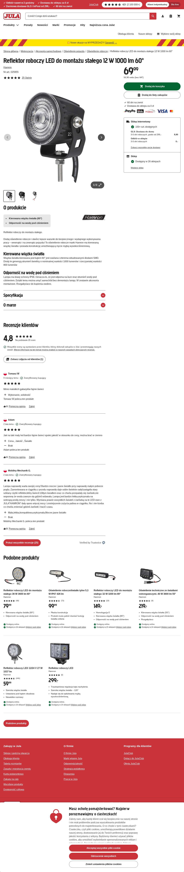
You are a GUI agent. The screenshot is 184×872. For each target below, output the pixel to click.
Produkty (9, 25)
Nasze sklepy (145, 34)
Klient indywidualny (157, 4)
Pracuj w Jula (70, 779)
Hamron (7, 67)
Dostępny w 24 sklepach (159, 627)
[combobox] (90, 16)
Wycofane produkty (13, 784)
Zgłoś (32, 406)
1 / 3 (95, 185)
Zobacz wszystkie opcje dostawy (145, 147)
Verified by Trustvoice (90, 542)
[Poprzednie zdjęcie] (7, 137)
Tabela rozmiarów (12, 763)
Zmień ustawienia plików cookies (103, 864)
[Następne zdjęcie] (101, 137)
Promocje (70, 25)
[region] (92, 837)
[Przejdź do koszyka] (178, 16)
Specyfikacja (13, 295)
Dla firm (175, 4)
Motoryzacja (27, 51)
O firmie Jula (70, 753)
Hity (82, 25)
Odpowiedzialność (73, 763)
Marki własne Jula (73, 758)
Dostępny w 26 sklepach (23, 627)
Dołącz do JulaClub (134, 758)
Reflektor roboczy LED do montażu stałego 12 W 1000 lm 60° (141, 51)
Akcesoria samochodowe (48, 51)
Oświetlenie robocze (97, 51)
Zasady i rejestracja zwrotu (17, 769)
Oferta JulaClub (132, 763)
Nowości (42, 25)
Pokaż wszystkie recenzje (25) (22, 542)
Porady (28, 25)
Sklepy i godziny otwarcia (16, 753)
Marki (55, 25)
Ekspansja (69, 774)
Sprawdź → (111, 42)
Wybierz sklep (137, 168)
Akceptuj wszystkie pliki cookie (103, 848)
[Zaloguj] (162, 16)
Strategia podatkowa (74, 769)
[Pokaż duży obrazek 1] (54, 137)
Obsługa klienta (126, 34)
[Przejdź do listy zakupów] (170, 16)
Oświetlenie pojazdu (74, 51)
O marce (9, 305)
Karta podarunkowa (13, 774)
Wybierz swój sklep (171, 34)
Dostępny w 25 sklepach (114, 627)
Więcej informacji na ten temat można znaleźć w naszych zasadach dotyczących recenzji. (54, 350)
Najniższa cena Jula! (102, 25)
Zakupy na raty (11, 779)
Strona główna (10, 51)
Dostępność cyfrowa (13, 789)
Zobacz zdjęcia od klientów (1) (26, 359)
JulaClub (93, 4)
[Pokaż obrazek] (9, 196)
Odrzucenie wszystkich (103, 856)
